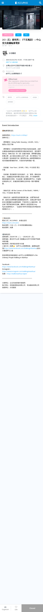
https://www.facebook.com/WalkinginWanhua (20, 248)
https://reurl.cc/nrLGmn (10, 223)
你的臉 (35, 97)
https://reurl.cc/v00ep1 (19, 135)
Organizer (5, 609)
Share (38, 7)
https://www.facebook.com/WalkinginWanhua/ (18, 267)
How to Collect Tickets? (17, 90)
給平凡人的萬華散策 (13, 73)
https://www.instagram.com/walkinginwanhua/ (18, 271)
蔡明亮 (10, 97)
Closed (32, 608)
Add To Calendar (12, 62)
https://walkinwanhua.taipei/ (17, 274)
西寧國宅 (10, 102)
